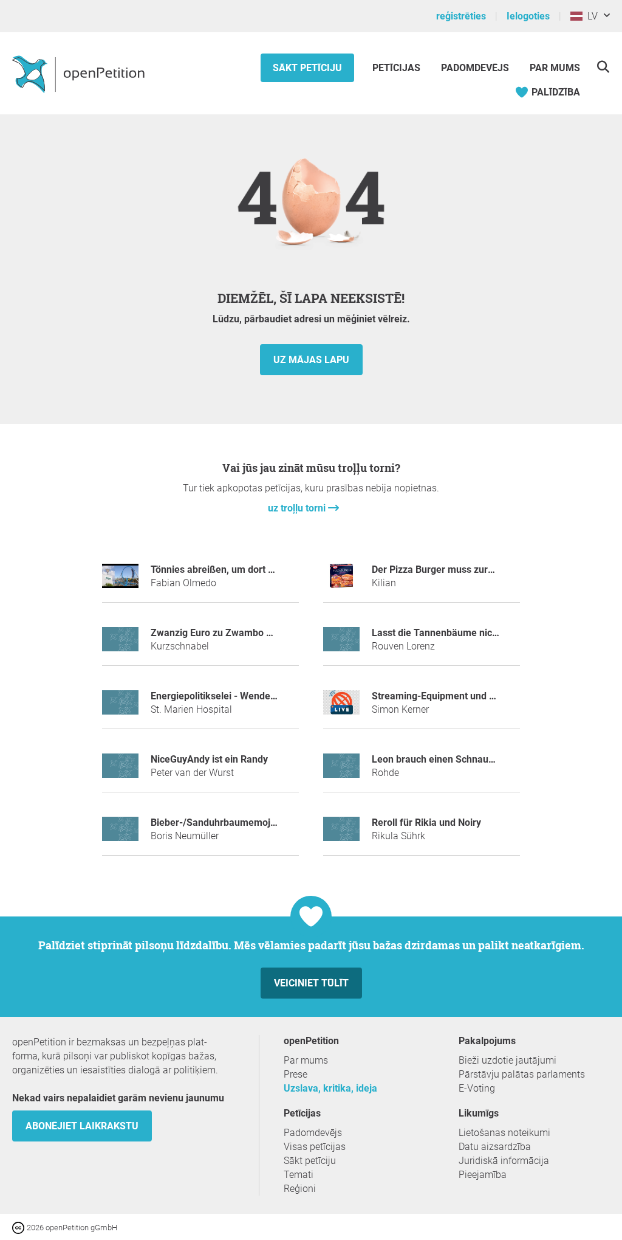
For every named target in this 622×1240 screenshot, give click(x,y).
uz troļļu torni (298, 508)
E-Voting (477, 1088)
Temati (298, 1174)
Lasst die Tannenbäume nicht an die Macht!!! (469, 633)
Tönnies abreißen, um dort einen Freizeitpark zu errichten (276, 569)
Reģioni (300, 1188)
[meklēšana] (602, 67)
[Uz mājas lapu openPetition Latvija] (80, 74)
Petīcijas (397, 68)
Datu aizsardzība (495, 1146)
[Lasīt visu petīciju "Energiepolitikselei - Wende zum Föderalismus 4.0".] (120, 707)
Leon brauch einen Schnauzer (437, 759)
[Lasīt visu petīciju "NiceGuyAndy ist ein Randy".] (120, 771)
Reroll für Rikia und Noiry (426, 822)
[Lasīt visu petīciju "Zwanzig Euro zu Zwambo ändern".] (120, 644)
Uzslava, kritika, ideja (330, 1088)
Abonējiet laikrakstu (82, 1126)
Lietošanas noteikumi (504, 1132)
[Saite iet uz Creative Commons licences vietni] (19, 1227)
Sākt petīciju (307, 68)
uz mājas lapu (311, 359)
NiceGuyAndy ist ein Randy (209, 759)
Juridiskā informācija (504, 1160)
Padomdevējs (475, 68)
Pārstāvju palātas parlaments (522, 1074)
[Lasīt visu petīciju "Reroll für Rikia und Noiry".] (341, 834)
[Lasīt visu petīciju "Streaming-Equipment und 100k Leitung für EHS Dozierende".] (341, 707)
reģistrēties (461, 16)
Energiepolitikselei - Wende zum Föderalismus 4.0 (260, 696)
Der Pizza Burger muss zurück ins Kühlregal (467, 569)
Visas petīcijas (315, 1146)
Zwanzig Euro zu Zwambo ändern (224, 633)
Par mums (555, 68)
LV (590, 16)
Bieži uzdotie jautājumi (507, 1060)
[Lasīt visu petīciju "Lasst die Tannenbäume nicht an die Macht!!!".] (341, 644)
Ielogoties (528, 16)
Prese (295, 1074)
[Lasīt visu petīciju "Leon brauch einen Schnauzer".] (341, 771)
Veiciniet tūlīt (311, 983)
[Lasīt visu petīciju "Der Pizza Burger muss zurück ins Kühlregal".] (341, 581)
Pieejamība (483, 1174)
